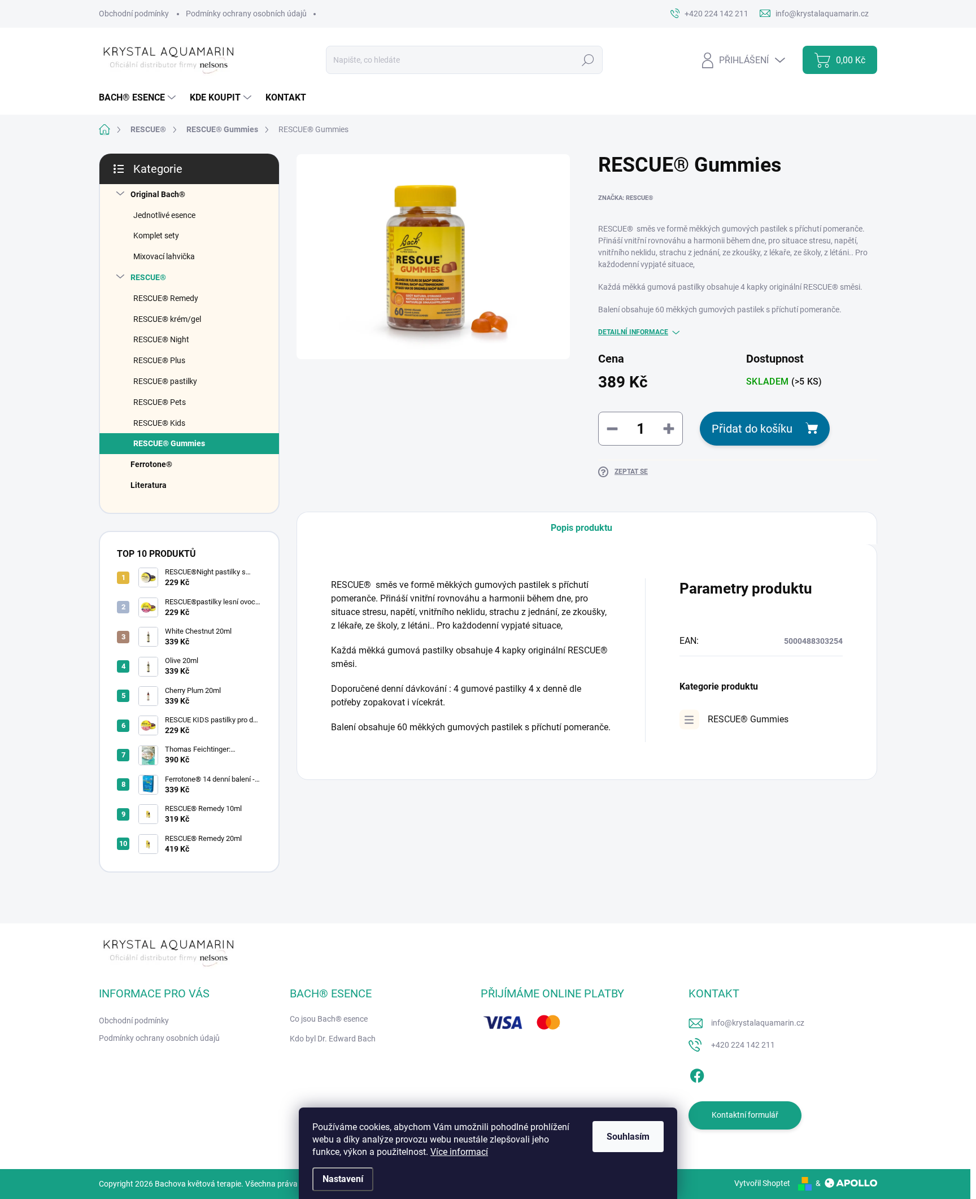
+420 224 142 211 (743, 1044)
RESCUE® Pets (159, 402)
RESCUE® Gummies (169, 443)
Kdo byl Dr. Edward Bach (333, 1038)
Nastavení (343, 1179)
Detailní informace (633, 332)
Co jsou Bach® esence (329, 1018)
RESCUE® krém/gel (167, 319)
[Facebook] (697, 1073)
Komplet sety (156, 235)
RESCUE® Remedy (165, 298)
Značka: (625, 198)
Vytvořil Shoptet (762, 1183)
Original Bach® (157, 194)
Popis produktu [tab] (581, 527)
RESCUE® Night (161, 339)
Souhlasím (628, 1136)
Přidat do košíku (752, 428)
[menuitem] (138, 98)
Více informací (459, 1151)
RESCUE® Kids (159, 423)
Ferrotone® (151, 464)
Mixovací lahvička (164, 256)
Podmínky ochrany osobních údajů (246, 13)
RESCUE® (148, 277)
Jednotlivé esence (164, 215)
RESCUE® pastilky (165, 381)
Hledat (587, 59)
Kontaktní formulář (745, 1114)
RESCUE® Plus (159, 360)
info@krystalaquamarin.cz (757, 1022)
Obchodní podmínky (134, 13)
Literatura (148, 485)
